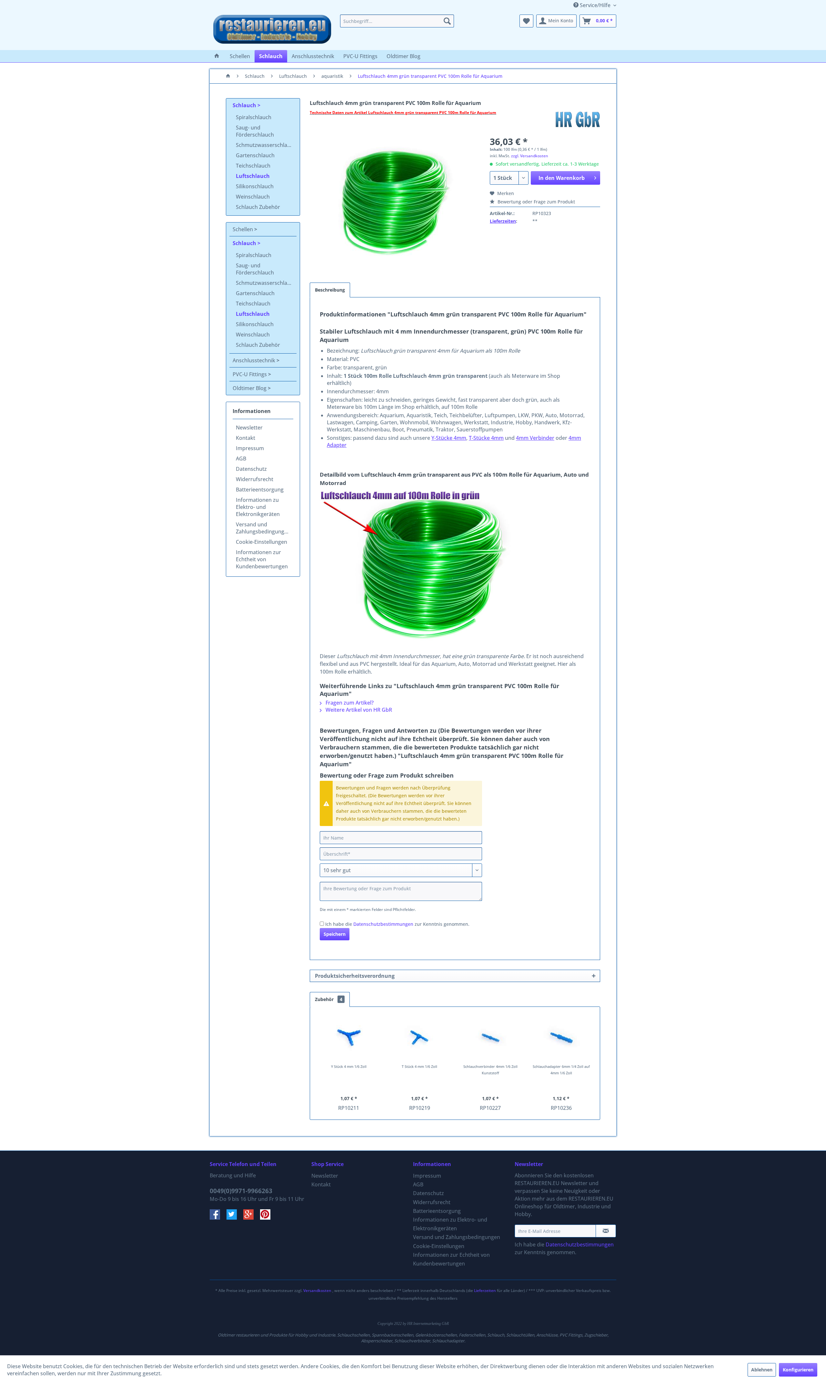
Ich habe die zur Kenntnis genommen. (397, 924)
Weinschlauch (253, 196)
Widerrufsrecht (254, 479)
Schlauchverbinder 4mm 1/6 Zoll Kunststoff (490, 1069)
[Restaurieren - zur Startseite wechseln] (272, 31)
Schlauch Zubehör (258, 207)
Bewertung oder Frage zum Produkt (535, 202)
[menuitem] (397, 21)
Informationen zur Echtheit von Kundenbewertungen (262, 559)
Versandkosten (317, 1290)
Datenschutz (251, 468)
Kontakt (245, 437)
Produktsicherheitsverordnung (355, 975)
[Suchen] (447, 21)
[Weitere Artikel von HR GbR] (577, 119)
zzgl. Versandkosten (529, 156)
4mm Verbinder (535, 437)
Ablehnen (761, 1370)
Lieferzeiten (503, 221)
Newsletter (249, 427)
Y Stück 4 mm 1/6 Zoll (349, 1066)
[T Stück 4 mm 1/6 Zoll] (419, 1037)
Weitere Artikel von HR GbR (358, 709)
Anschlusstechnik (255, 360)
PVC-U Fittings (250, 374)
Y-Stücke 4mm (448, 437)
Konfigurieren (798, 1370)
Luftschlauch (253, 176)
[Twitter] (235, 1217)
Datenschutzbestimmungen (383, 924)
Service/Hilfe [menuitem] (595, 5)
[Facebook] (218, 1217)
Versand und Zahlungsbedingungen (263, 528)
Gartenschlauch (255, 155)
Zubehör (328, 999)
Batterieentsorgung (260, 489)
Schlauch (245, 105)
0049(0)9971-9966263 (241, 1191)
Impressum (250, 448)
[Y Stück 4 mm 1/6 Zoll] (348, 1037)
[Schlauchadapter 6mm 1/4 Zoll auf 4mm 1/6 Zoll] (561, 1037)
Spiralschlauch (253, 117)
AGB (241, 458)
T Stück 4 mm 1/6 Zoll (419, 1066)
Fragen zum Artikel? (349, 702)
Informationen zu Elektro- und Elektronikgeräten (258, 507)
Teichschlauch (253, 165)
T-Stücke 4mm (486, 437)
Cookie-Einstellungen (261, 541)
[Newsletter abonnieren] (606, 1230)
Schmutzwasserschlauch (266, 145)
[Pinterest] (268, 1217)
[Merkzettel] (526, 21)
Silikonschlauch (255, 186)
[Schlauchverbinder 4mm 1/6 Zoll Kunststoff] (490, 1037)
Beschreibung (330, 290)
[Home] (217, 56)
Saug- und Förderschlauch (255, 131)
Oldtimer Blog (250, 388)
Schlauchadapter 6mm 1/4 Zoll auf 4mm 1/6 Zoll (561, 1069)
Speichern (335, 934)
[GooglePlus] (251, 1217)
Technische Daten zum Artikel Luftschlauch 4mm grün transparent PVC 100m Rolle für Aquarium (403, 112)
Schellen (243, 229)
